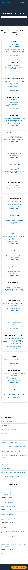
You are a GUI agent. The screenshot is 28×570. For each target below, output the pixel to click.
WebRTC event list (14, 239)
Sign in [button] (23, 2)
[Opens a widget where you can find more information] (19, 567)
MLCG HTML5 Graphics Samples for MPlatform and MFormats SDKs (13, 518)
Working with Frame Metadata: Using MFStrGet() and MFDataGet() (13, 447)
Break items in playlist (14, 155)
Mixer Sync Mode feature (14, 271)
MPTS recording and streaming (14, 105)
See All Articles (14, 55)
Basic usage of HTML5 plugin (14, 204)
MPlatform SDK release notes (14, 306)
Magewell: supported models (14, 380)
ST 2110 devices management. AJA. (14, 326)
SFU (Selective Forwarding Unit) (14, 241)
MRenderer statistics (14, 136)
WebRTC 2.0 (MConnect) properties (14, 67)
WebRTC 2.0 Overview (14, 65)
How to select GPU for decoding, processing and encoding (13, 456)
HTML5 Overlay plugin (7, 514)
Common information (7, 502)
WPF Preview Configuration (14, 187)
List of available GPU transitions (8, 506)
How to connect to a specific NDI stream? (14, 255)
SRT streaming (14, 102)
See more (3, 553)
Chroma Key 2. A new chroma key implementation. (13, 472)
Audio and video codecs (14, 104)
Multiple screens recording (14, 123)
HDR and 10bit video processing (14, 84)
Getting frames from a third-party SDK (14, 290)
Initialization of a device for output (14, 137)
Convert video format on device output (14, 139)
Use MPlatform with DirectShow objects (14, 361)
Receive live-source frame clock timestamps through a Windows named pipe (13, 493)
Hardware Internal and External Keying (14, 121)
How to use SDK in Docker (14, 393)
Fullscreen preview (14, 185)
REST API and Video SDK (14, 397)
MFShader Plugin (14, 321)
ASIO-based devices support (14, 168)
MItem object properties (14, 152)
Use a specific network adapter (14, 254)
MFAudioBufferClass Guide (14, 270)
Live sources (4, 489)
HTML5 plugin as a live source (14, 206)
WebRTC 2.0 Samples (14, 68)
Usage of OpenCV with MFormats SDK (14, 289)
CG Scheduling (14, 224)
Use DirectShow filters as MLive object (14, 359)
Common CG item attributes (14, 219)
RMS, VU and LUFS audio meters (9, 442)
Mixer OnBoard (14, 273)
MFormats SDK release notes (14, 308)
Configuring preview (14, 188)
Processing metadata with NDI (14, 257)
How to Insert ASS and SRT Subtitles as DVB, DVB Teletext (12, 532)
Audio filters (14, 169)
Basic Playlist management (14, 153)
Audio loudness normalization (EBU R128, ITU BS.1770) (12, 437)
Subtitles (3, 527)
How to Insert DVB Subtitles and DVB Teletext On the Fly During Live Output (13, 545)
